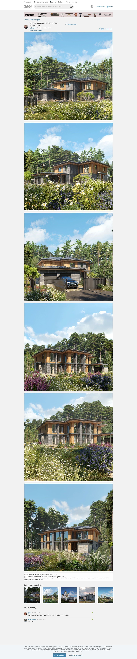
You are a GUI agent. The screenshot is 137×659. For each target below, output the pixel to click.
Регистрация (100, 7)
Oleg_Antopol (32, 619)
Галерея (53, 2)
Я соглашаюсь (59, 655)
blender (31, 30)
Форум (68, 2)
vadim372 (32, 28)
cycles (35, 30)
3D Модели (27, 2)
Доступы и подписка (41, 2)
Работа (60, 2)
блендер (39, 30)
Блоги (75, 2)
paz (29, 613)
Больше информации (75, 655)
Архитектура (35, 20)
